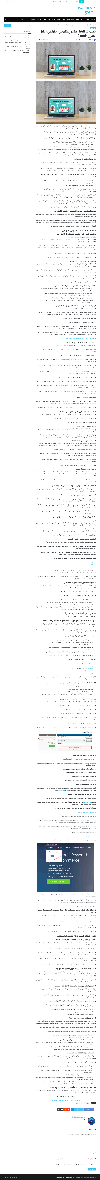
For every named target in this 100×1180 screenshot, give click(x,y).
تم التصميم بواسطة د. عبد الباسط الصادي (65, 1177)
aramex (91, 567)
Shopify (91, 666)
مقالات (87, 19)
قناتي (65, 1096)
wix (92, 673)
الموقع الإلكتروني (60, 1158)
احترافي (88, 1103)
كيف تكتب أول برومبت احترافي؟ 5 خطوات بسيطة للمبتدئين (65, 1)
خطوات (84, 1103)
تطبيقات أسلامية (79, 19)
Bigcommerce (89, 671)
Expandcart (90, 663)
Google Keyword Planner (63, 359)
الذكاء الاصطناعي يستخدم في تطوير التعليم (20, 40)
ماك (49, 19)
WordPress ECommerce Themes (87, 812)
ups (92, 564)
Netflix (58, 19)
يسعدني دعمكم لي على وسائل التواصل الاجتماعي (65, 1100)
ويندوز (53, 19)
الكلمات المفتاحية (77, 359)
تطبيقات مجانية (70, 19)
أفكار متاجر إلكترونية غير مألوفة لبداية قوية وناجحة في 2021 (76, 338)
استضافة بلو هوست (91, 836)
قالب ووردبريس (87, 802)
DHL (92, 562)
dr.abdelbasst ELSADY (87, 39)
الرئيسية (93, 19)
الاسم (94, 1153)
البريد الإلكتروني (92, 1158)
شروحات (39, 19)
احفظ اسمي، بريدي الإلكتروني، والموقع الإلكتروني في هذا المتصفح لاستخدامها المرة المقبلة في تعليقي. (72, 1164)
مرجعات (33, 19)
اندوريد (63, 19)
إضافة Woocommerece (81, 820)
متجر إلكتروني (87, 24)
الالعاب (44, 19)
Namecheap (61, 790)
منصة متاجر (90, 668)
